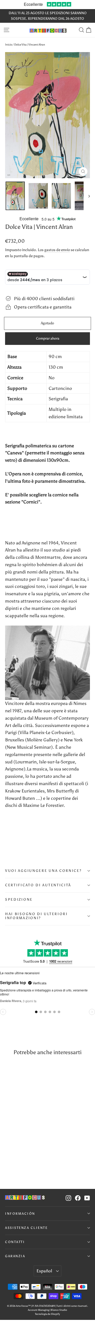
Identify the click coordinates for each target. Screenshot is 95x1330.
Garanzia (15, 1256)
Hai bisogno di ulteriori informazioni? (36, 916)
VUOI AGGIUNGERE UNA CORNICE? (43, 871)
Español (44, 1270)
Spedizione (19, 899)
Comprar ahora (47, 338)
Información (20, 1213)
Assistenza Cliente (26, 1228)
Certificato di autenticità (38, 885)
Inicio (8, 44)
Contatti (15, 1242)
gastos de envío (57, 249)
